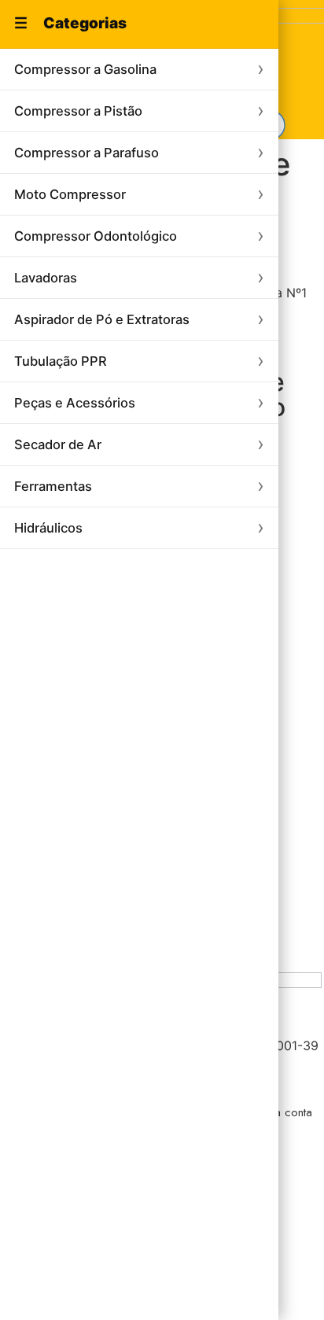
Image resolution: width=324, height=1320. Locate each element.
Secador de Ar (57, 444)
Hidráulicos (48, 528)
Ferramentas (53, 486)
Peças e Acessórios (74, 403)
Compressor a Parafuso (86, 152)
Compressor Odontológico (95, 236)
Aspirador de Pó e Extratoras (102, 319)
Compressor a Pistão (78, 111)
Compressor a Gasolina (85, 69)
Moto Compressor (70, 194)
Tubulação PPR (60, 361)
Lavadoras (45, 278)
